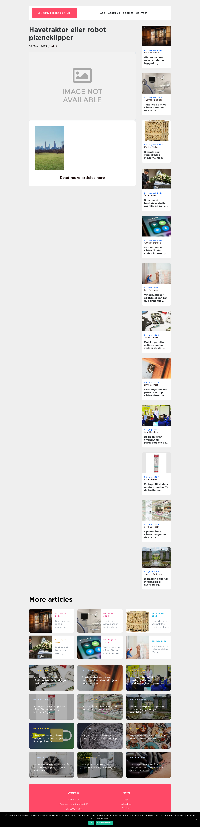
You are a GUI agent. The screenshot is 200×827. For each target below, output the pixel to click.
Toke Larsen (150, 195)
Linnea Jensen (151, 385)
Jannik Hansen (151, 337)
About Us (114, 13)
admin (54, 46)
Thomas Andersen (153, 100)
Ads (102, 13)
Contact (141, 13)
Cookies (128, 13)
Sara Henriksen (151, 432)
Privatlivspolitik (104, 823)
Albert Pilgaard (151, 479)
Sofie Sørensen (151, 53)
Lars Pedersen (151, 290)
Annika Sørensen (152, 243)
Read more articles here (82, 177)
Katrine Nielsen (151, 147)
